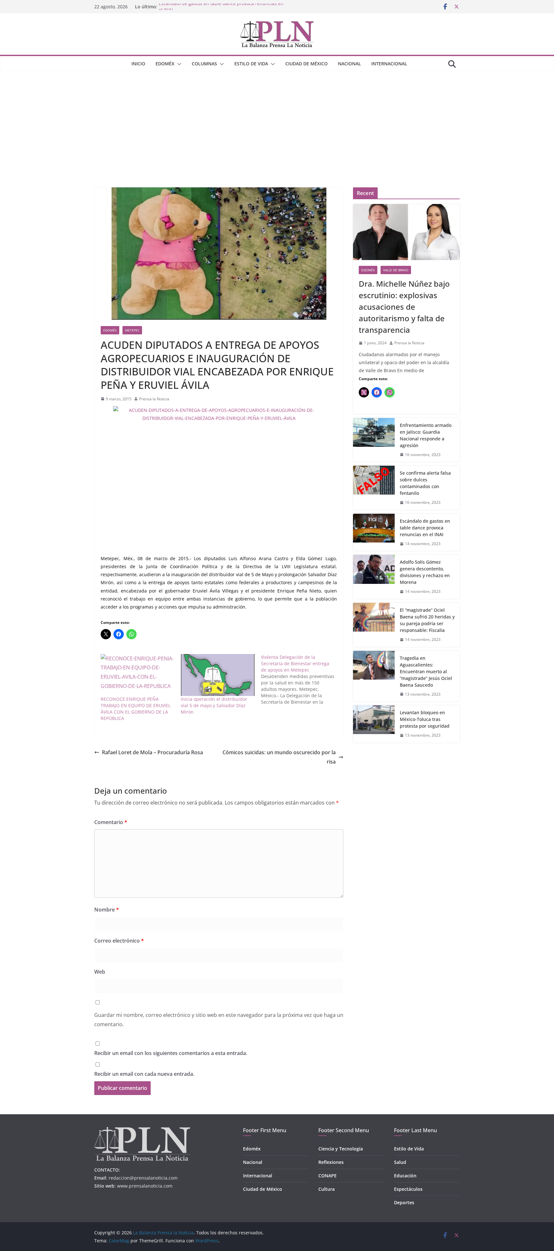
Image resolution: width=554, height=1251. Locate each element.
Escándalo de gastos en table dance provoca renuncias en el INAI (425, 527)
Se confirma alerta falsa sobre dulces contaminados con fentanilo (425, 483)
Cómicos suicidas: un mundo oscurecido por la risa (279, 757)
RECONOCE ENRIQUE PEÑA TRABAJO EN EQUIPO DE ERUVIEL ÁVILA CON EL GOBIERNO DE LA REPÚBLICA (136, 708)
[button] (177, 64)
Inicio (138, 64)
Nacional (349, 64)
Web (99, 971)
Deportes (404, 1202)
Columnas (204, 64)
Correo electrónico (119, 940)
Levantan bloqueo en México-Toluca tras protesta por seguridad (424, 719)
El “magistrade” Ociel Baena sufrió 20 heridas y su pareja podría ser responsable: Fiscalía (427, 620)
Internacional (389, 64)
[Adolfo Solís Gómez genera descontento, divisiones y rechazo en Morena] (374, 577)
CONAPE (327, 1176)
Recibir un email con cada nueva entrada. (144, 1073)
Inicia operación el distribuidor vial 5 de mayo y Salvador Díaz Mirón (214, 705)
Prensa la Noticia (154, 399)
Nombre (106, 909)
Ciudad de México (306, 64)
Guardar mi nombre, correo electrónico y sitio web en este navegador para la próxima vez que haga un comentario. (218, 1019)
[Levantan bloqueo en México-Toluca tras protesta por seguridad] (374, 724)
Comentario (110, 822)
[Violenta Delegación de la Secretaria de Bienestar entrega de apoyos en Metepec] (301, 679)
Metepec (132, 330)
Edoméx (164, 64)
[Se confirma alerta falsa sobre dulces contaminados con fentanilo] (374, 488)
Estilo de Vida (251, 64)
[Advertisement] (277, 120)
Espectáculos (408, 1189)
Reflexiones (331, 1162)
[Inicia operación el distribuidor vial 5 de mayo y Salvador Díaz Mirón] (218, 675)
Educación (405, 1176)
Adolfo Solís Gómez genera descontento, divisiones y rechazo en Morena (425, 572)
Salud (400, 1162)
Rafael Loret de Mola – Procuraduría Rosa (152, 752)
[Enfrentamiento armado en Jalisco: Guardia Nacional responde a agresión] (374, 440)
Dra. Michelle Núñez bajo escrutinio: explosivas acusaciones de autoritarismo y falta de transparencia (404, 306)
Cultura (326, 1189)
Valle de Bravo (395, 270)
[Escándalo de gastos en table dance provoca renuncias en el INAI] (374, 532)
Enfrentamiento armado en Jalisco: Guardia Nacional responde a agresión (425, 435)
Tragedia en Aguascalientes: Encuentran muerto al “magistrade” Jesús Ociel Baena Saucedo (426, 671)
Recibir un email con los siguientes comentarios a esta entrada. (170, 1053)
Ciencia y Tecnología (340, 1149)
